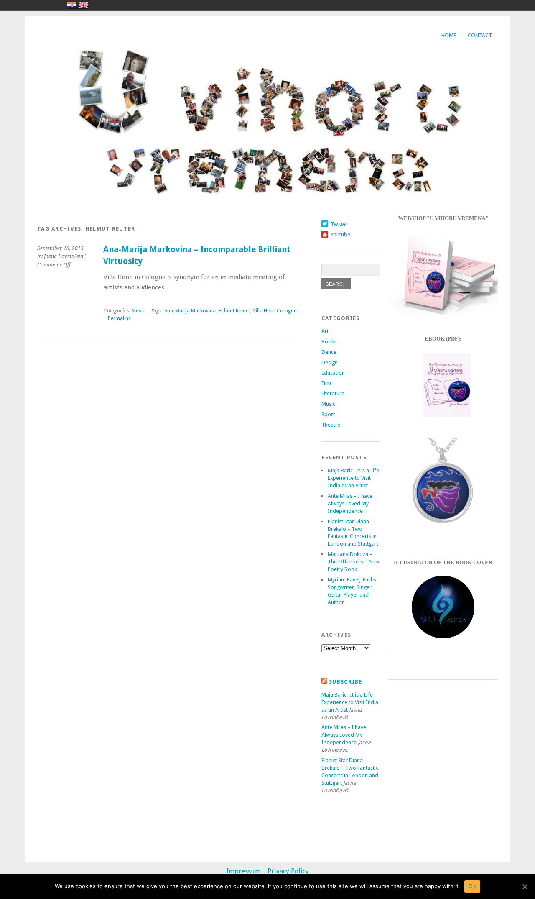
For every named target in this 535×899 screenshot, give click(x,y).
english (84, 5)
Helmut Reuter (234, 311)
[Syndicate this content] (324, 682)
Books (328, 341)
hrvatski (72, 5)
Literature (332, 393)
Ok (472, 886)
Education (333, 373)
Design (329, 362)
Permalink (119, 318)
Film (326, 383)
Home (448, 35)
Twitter (339, 224)
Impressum (244, 871)
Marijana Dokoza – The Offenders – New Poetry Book (354, 561)
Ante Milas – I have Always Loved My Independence (350, 503)
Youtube (340, 234)
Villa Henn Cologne (274, 311)
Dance (328, 352)
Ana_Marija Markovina (190, 311)
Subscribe (345, 682)
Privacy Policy (288, 871)
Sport (328, 414)
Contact (480, 35)
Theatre (330, 425)
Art (325, 331)
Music (138, 311)
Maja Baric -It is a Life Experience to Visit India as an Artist (353, 478)
